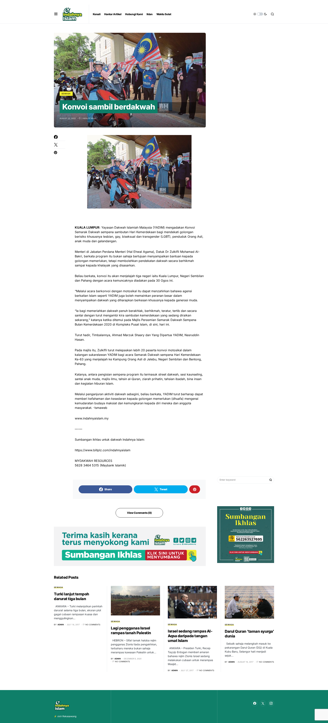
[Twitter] (263, 703)
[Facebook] (255, 703)
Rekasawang (69, 716)
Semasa (66, 93)
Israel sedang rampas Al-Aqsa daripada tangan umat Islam (190, 636)
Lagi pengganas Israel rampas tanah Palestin (131, 630)
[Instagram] (271, 703)
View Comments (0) (139, 512)
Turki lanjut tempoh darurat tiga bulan (71, 596)
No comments (92, 624)
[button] (56, 14)
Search (270, 479)
